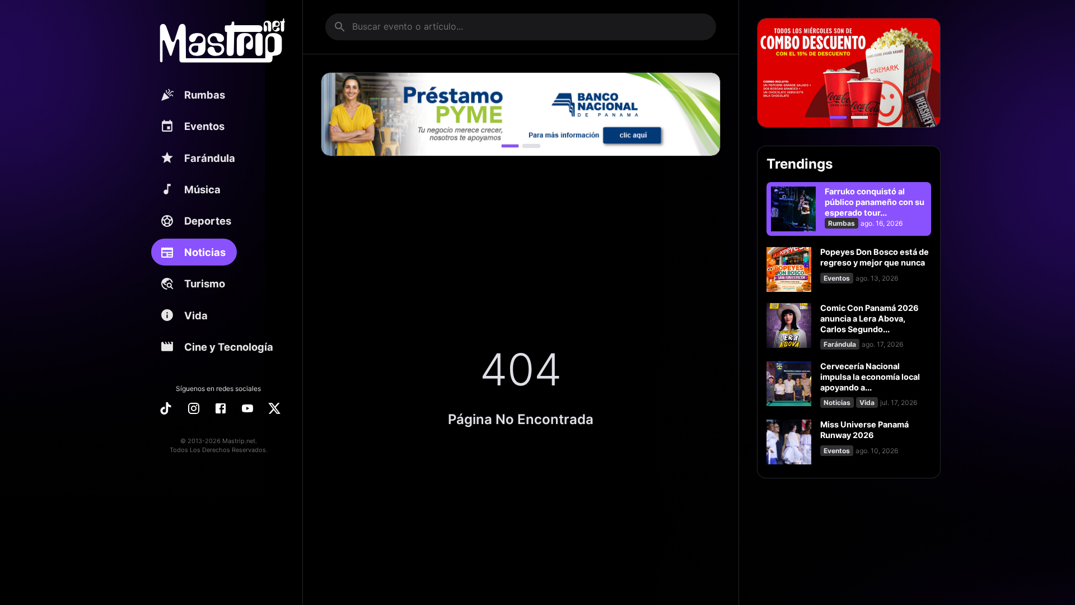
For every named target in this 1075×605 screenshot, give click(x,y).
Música (202, 189)
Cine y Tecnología (228, 347)
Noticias (205, 252)
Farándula (209, 158)
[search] (340, 27)
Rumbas (204, 95)
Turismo (204, 283)
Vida (196, 315)
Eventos (204, 126)
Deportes (207, 221)
